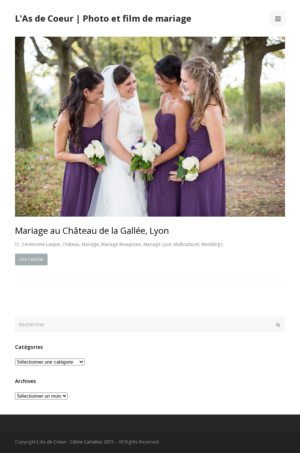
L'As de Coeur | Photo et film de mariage (103, 18)
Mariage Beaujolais (121, 244)
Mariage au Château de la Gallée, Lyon (92, 230)
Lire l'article (31, 259)
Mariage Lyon (157, 244)
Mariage (90, 244)
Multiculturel (186, 244)
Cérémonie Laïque (41, 244)
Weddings (212, 244)
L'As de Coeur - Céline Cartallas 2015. (76, 442)
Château (70, 244)
